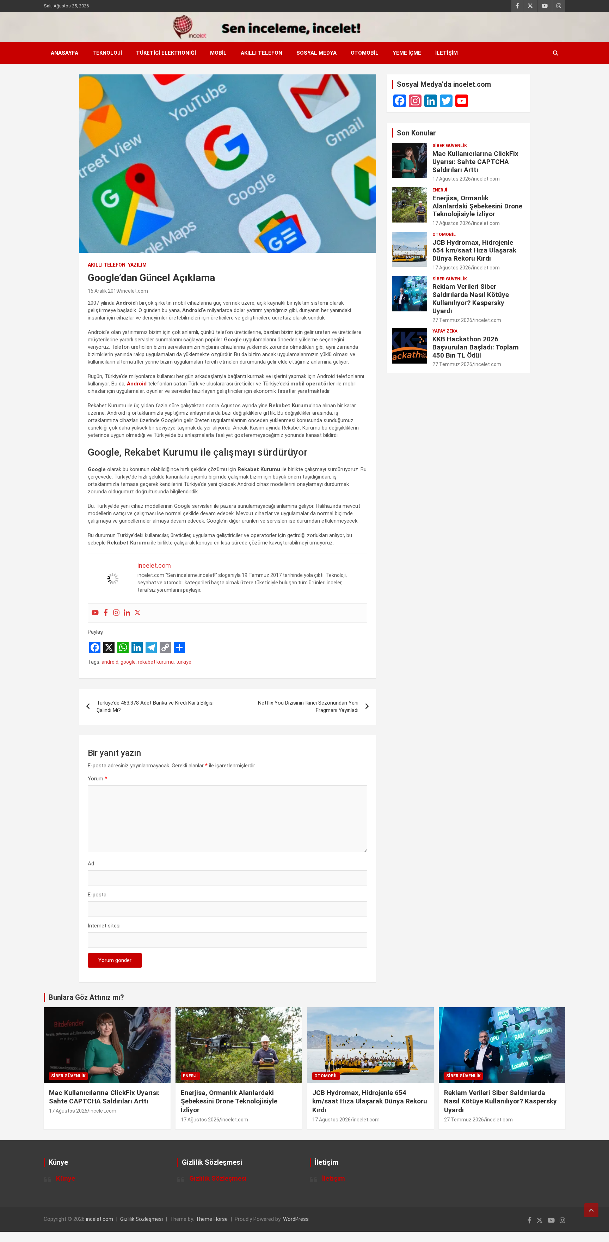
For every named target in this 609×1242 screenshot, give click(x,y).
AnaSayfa (64, 53)
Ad (91, 863)
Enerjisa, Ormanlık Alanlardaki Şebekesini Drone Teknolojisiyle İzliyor (477, 206)
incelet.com (134, 291)
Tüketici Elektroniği (166, 53)
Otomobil (365, 53)
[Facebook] (105, 613)
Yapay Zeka (444, 331)
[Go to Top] (591, 1210)
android (110, 662)
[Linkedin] (126, 613)
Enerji (439, 190)
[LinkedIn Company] (430, 101)
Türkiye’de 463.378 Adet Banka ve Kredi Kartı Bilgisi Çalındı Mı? (155, 706)
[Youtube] (95, 613)
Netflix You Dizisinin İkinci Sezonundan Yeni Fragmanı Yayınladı (308, 706)
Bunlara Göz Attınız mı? (86, 997)
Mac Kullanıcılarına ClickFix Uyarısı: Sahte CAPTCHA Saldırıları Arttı (475, 162)
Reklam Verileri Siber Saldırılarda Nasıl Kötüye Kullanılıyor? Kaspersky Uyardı (470, 298)
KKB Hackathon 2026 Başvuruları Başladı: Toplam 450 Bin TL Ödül (475, 347)
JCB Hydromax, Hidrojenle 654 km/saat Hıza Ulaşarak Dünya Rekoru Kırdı (474, 250)
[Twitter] (137, 613)
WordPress (296, 1219)
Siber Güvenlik (449, 145)
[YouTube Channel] (461, 101)
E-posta (97, 894)
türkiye (183, 662)
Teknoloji (107, 53)
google (128, 662)
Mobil (218, 53)
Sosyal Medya (316, 53)
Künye (65, 1178)
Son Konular (416, 133)
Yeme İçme (407, 53)
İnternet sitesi (104, 926)
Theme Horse (212, 1219)
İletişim (446, 53)
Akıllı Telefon (261, 53)
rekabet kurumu (156, 662)
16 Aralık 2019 (103, 291)
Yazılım (137, 265)
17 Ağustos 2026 (451, 179)
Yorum (97, 778)
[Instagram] (116, 613)
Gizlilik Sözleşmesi (218, 1178)
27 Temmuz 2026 (452, 320)
